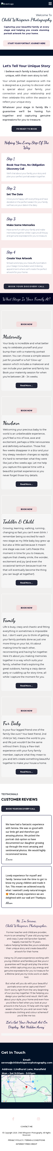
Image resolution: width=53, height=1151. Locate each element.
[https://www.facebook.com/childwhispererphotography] (13, 1118)
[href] (26, 1088)
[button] (50, 4)
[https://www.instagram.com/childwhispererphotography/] (39, 1118)
